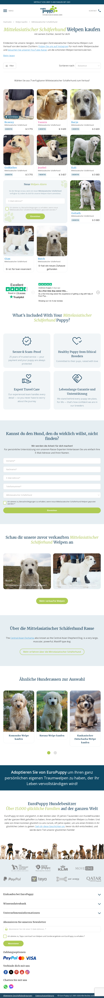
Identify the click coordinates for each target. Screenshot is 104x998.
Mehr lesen (9, 55)
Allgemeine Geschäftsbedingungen (17, 995)
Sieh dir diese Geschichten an (50, 826)
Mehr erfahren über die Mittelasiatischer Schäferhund (52, 651)
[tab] (48, 752)
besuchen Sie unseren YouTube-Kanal (27, 49)
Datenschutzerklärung (44, 995)
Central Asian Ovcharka (22, 637)
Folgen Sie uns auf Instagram (53, 46)
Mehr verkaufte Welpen (52, 600)
